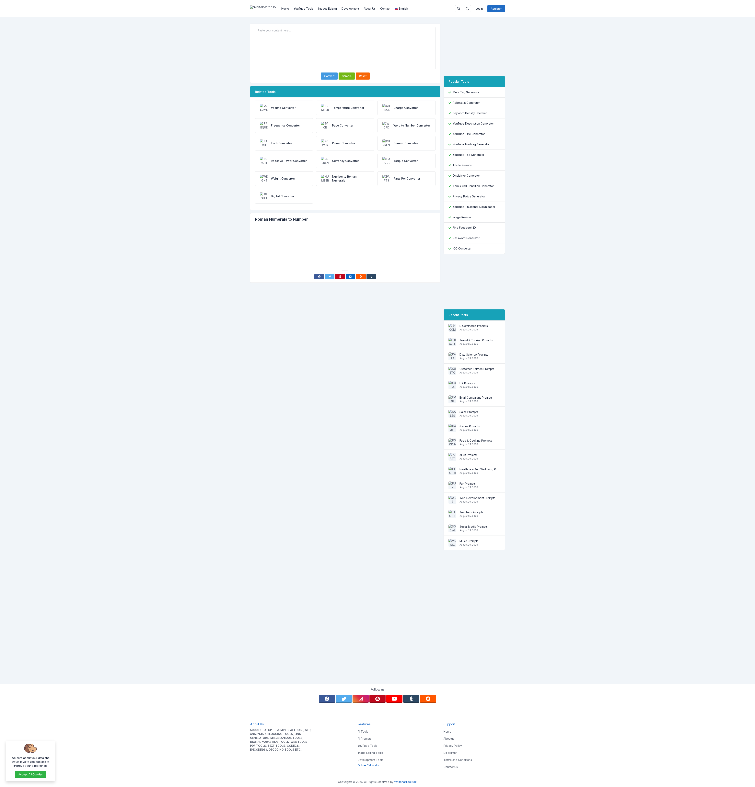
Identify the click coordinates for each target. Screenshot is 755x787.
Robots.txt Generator (466, 102)
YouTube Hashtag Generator (471, 144)
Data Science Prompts (473, 354)
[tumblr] (411, 699)
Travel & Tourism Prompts (476, 340)
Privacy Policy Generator (469, 196)
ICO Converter (462, 248)
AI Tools (363, 731)
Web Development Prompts (477, 498)
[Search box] (458, 8)
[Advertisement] (345, 239)
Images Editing (327, 8)
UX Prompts (467, 383)
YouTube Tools (303, 8)
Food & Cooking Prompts (475, 440)
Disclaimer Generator (466, 175)
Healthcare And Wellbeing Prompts (479, 469)
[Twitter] (329, 276)
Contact (385, 8)
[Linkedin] (350, 276)
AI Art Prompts (468, 455)
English (403, 8)
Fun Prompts (467, 483)
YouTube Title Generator (469, 134)
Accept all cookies (30, 774)
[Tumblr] (371, 276)
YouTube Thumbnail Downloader (474, 206)
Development (350, 8)
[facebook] (327, 699)
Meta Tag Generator (466, 92)
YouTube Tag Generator (468, 154)
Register (496, 8)
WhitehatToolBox (405, 781)
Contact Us (451, 767)
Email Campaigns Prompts (476, 397)
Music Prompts (468, 541)
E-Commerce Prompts (473, 325)
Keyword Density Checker (470, 113)
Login (479, 8)
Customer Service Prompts (476, 369)
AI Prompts (364, 738)
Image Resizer (462, 217)
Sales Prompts (468, 412)
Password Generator (466, 238)
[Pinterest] (340, 276)
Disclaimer (450, 752)
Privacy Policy (453, 745)
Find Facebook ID (464, 227)
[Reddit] (361, 276)
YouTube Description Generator (473, 123)
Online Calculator (369, 765)
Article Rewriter (462, 165)
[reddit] (428, 699)
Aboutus (449, 738)
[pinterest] (377, 699)
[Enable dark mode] (467, 8)
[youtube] (394, 699)
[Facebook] (319, 276)
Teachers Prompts (471, 512)
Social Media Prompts (473, 526)
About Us (370, 8)
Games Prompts (469, 426)
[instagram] (361, 699)
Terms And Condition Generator (473, 186)
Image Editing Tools (370, 752)
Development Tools (370, 759)
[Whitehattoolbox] (264, 8)
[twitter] (344, 699)
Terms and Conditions (458, 759)
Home (285, 8)
